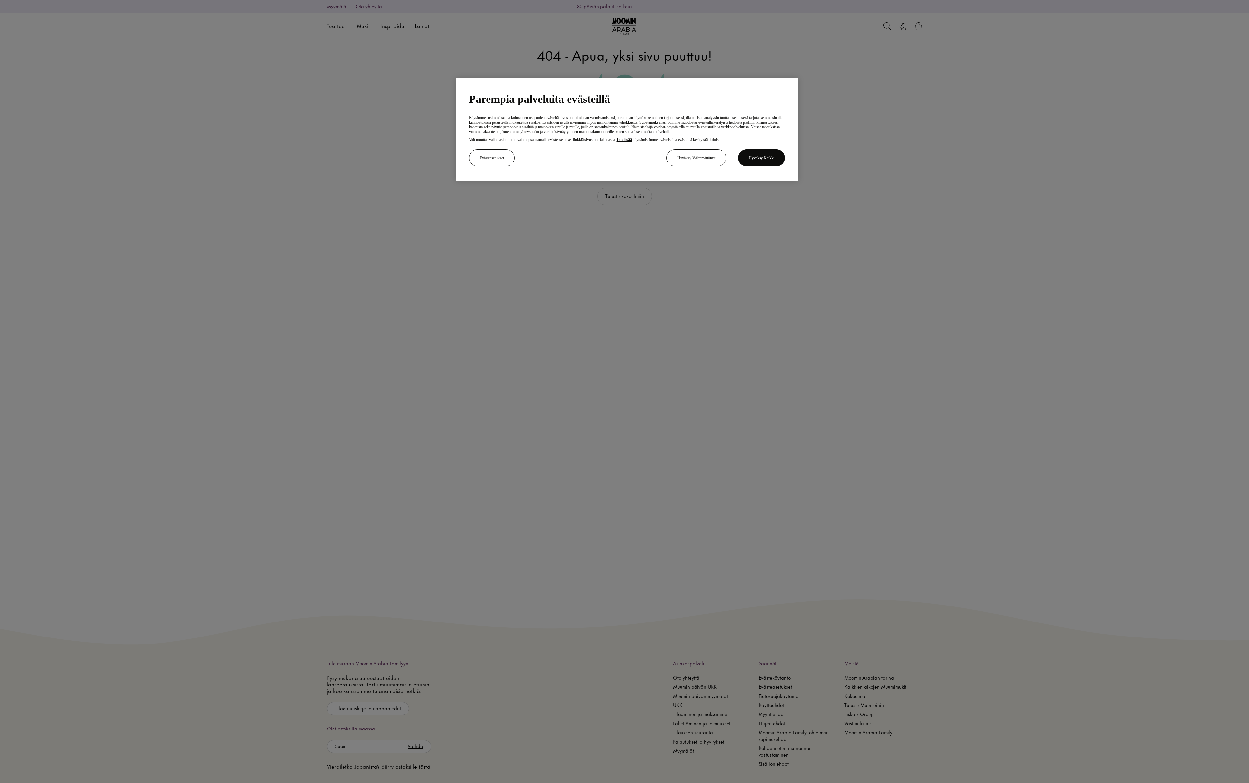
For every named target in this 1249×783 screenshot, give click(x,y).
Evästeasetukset (492, 158)
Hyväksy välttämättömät (696, 158)
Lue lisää (624, 139)
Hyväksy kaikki (761, 158)
